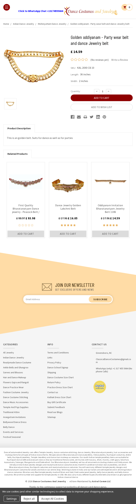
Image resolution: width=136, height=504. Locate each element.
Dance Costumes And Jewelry (49, 481)
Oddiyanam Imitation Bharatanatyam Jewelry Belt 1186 (110, 209)
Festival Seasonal (12, 436)
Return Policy (54, 382)
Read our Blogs (55, 412)
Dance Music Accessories (15, 402)
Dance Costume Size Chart (60, 377)
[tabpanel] (26, 200)
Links (49, 357)
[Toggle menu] (6, 7)
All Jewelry (8, 352)
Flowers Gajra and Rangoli (16, 382)
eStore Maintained (78, 481)
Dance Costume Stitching (15, 397)
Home (6, 23)
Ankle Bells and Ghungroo (15, 367)
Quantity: (75, 91)
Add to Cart (26, 233)
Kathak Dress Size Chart (59, 397)
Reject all (29, 499)
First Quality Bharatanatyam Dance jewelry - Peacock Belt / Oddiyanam (26, 210)
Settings (11, 499)
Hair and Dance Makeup (14, 377)
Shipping (51, 372)
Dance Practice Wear (13, 387)
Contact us (52, 392)
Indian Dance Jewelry (23, 23)
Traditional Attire (11, 412)
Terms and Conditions (58, 352)
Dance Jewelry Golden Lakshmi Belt (68, 207)
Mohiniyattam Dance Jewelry (52, 23)
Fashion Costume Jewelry (16, 392)
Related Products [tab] (17, 153)
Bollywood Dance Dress (15, 422)
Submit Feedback (56, 407)
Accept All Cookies (52, 499)
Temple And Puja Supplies (16, 407)
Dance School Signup (57, 367)
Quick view (26, 181)
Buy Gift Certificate (56, 402)
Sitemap (51, 417)
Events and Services (13, 432)
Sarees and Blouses (13, 372)
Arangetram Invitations (14, 417)
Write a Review (119, 59)
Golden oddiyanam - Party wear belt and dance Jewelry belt (99, 23)
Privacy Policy (54, 362)
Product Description (19, 128)
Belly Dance (9, 427)
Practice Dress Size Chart (60, 387)
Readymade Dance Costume (17, 362)
